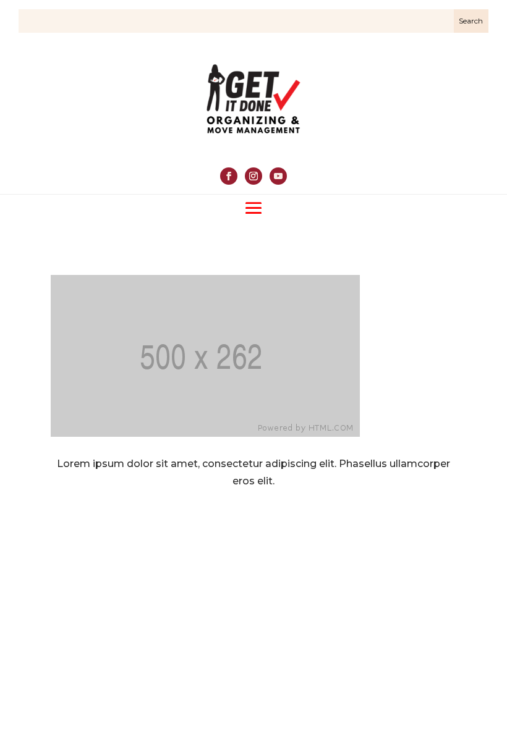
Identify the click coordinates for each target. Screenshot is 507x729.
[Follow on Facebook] (228, 176)
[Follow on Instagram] (253, 176)
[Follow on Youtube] (278, 176)
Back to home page (253, 523)
